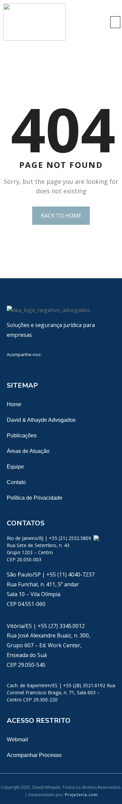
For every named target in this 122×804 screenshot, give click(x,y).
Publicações (22, 435)
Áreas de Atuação (28, 451)
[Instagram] (75, 369)
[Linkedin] (12, 369)
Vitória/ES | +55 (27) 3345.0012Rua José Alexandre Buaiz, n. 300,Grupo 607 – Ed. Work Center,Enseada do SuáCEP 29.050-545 (48, 645)
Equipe (15, 467)
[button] (115, 22)
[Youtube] (54, 369)
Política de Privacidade (34, 498)
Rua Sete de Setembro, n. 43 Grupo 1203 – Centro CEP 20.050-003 (38, 552)
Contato (16, 482)
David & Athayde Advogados (41, 420)
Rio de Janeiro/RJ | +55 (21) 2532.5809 (50, 538)
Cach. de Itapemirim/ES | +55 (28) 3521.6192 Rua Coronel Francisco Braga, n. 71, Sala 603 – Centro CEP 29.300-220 (61, 692)
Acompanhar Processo (34, 755)
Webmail (17, 739)
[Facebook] (33, 369)
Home (14, 404)
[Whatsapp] (96, 538)
